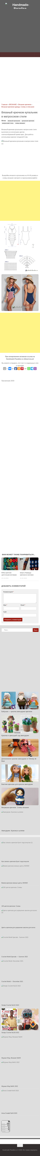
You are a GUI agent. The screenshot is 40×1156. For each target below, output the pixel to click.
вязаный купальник (14, 120)
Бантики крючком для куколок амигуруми (17, 784)
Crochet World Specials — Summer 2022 (14, 956)
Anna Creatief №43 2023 (9, 1113)
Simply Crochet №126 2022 (10, 1032)
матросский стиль (7, 123)
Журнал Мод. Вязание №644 (11, 1058)
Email (23, 605)
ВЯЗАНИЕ (13, 104)
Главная (4, 104)
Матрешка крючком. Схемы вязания (15, 807)
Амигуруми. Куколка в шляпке (12, 831)
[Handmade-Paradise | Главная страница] (20, 6)
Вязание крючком (24, 104)
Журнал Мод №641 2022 (9, 1086)
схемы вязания (20, 123)
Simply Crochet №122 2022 (10, 1005)
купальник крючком (28, 120)
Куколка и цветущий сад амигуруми (15, 735)
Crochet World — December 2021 (12, 981)
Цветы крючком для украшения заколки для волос (18, 927)
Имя (5, 605)
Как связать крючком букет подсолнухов (15, 861)
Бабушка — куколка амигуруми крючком (16, 711)
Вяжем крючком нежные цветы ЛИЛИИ (14, 883)
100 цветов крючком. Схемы (10, 906)
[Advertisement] (20, 34)
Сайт (5, 612)
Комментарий (8, 592)
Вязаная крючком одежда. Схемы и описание (17, 107)
